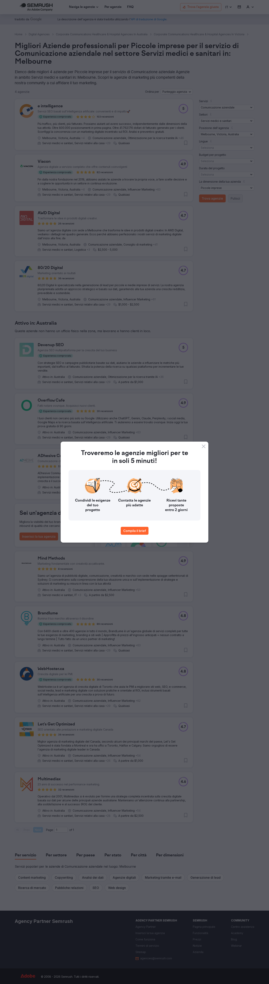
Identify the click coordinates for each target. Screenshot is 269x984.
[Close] (203, 446)
